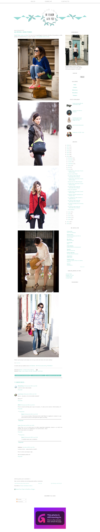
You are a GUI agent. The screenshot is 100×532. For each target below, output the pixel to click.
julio (69, 167)
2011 (68, 221)
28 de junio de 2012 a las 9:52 (30, 394)
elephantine (69, 256)
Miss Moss (69, 239)
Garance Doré (70, 234)
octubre (70, 161)
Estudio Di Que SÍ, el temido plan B (74, 247)
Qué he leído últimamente (78, 125)
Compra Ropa (69, 274)
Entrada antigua (56, 483)
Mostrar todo (82, 266)
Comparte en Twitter (53, 375)
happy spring (69, 257)
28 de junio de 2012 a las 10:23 (27, 404)
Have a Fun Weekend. (71, 232)
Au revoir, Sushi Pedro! (73, 173)
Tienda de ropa (69, 276)
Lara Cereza (20, 394)
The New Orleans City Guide (72, 253)
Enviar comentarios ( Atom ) (26, 485)
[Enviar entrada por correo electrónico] (37, 369)
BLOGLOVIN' (43, 365)
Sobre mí (48, 1)
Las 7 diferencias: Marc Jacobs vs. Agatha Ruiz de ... (75, 198)
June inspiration (71, 209)
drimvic (68, 263)
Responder (20, 389)
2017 (68, 147)
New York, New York (71, 250)
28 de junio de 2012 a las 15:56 (31, 437)
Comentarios (20, 501)
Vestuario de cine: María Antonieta (75, 181)
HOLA (68, 243)
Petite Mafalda (70, 246)
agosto (69, 165)
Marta (22, 414)
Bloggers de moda (70, 275)
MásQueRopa (21, 386)
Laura (19, 425)
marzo (69, 215)
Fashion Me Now (70, 252)
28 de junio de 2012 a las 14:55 (27, 425)
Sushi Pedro (40, 371)
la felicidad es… (70, 265)
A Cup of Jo (69, 231)
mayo (69, 212)
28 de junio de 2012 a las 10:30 (31, 414)
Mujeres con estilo (29, 371)
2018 (68, 145)
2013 (68, 154)
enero (69, 219)
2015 (68, 150)
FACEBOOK (32, 365)
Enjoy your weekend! (72, 189)
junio (69, 169)
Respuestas (21, 411)
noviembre (70, 159)
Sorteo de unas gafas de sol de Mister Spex (78, 104)
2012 (68, 156)
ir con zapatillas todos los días (42, 36)
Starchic (69, 249)
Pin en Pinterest (38, 375)
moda (23, 371)
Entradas (19, 499)
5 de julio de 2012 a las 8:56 (28, 447)
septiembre (70, 163)
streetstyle (35, 371)
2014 (68, 152)
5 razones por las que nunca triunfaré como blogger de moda (77, 119)
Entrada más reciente (22, 483)
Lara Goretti (69, 242)
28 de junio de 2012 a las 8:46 (30, 386)
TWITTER (38, 365)
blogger (20, 371)
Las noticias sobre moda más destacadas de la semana (74, 176)
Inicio (33, 1)
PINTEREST (50, 365)
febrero (69, 217)
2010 (68, 223)
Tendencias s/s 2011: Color (78, 132)
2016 (68, 148)
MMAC (19, 404)
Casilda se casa (70, 259)
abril (69, 213)
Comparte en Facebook (22, 375)
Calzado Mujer (69, 277)
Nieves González (70, 240)
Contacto (65, 1)
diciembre (70, 158)
